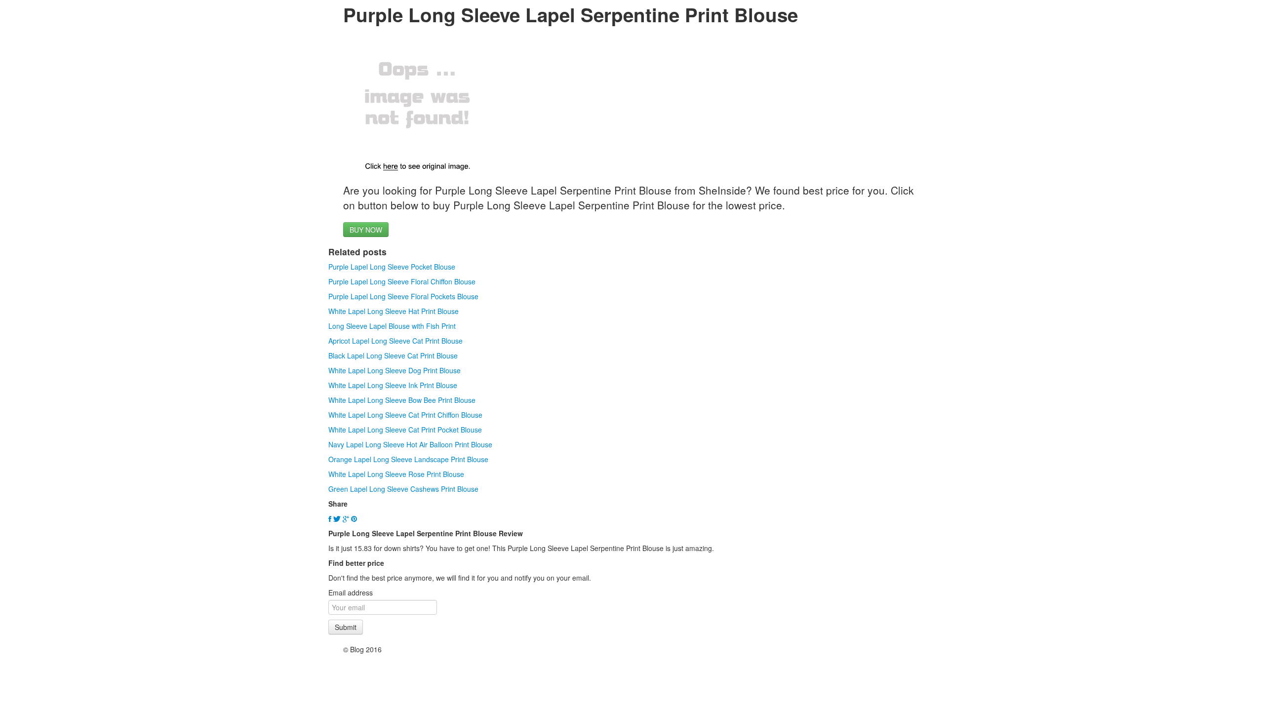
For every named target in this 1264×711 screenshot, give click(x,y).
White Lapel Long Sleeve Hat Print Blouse (393, 311)
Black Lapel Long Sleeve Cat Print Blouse (393, 355)
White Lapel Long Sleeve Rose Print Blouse (396, 474)
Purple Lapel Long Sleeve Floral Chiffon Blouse (401, 281)
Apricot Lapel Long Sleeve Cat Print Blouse (395, 341)
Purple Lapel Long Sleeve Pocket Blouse (391, 267)
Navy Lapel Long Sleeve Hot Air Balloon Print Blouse (410, 444)
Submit (345, 627)
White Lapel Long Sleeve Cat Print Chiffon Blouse (405, 415)
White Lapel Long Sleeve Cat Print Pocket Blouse (405, 429)
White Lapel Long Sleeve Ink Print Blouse (392, 385)
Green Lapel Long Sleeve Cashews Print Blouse (403, 489)
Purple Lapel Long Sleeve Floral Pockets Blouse (403, 296)
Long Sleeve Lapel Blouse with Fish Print (392, 326)
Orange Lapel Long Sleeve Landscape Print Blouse (408, 459)
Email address (350, 592)
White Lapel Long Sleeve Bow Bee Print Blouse (401, 400)
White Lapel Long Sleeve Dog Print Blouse (394, 370)
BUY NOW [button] (366, 230)
